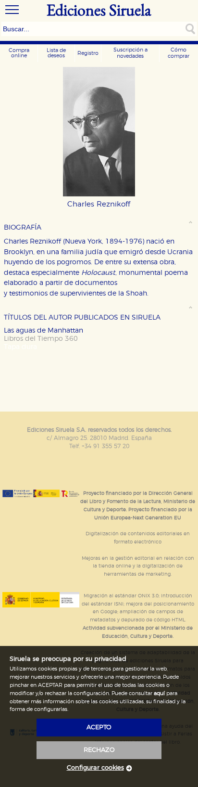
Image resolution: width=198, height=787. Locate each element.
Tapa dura (20, 346)
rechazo (99, 750)
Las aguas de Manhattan (43, 330)
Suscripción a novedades (130, 53)
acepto (99, 727)
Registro (88, 53)
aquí (159, 693)
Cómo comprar (178, 53)
